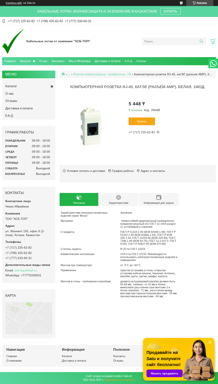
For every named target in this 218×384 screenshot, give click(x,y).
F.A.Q (128, 61)
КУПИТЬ (170, 11)
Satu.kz (127, 376)
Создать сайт (14, 2)
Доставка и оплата (107, 61)
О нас (43, 61)
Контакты (58, 61)
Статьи (141, 61)
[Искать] (201, 41)
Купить (141, 121)
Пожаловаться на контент (119, 379)
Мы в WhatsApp (79, 61)
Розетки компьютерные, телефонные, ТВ (102, 74)
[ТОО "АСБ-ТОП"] (13, 41)
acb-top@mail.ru (25, 270)
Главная (10, 61)
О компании (14, 360)
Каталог (25, 61)
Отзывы (11, 101)
